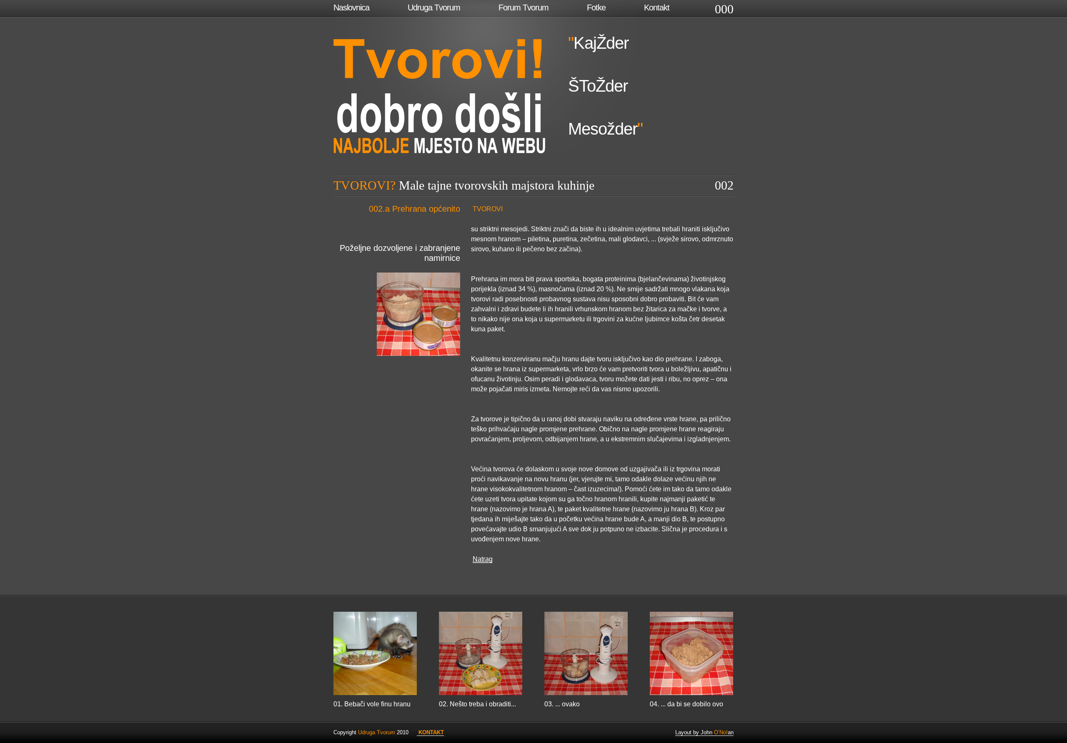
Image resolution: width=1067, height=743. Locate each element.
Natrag (483, 559)
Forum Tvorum (523, 7)
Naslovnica (351, 7)
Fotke (596, 7)
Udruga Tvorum (434, 7)
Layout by (688, 732)
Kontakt (656, 7)
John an (717, 732)
